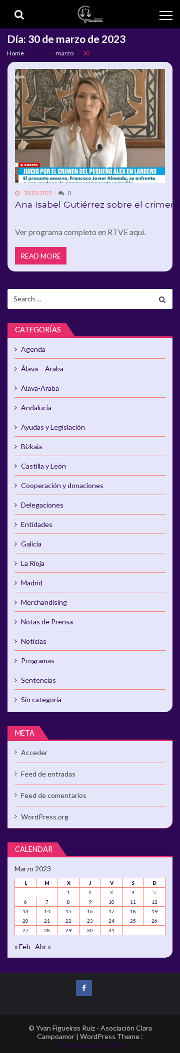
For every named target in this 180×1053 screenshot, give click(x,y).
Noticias (33, 641)
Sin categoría (41, 699)
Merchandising (44, 602)
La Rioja (32, 563)
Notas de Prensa (47, 621)
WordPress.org (44, 816)
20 (25, 921)
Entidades (36, 524)
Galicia (31, 543)
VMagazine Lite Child (90, 1045)
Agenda (33, 349)
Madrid (31, 582)
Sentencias (38, 680)
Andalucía (36, 407)
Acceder (34, 752)
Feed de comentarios (53, 795)
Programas (37, 660)
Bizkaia (31, 446)
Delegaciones (42, 505)
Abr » (43, 946)
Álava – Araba (42, 368)
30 (90, 930)
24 (111, 921)
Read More (40, 256)
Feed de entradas (48, 774)
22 (69, 921)
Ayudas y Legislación (53, 427)
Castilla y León (43, 466)
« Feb (22, 946)
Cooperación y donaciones (62, 485)
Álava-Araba (40, 388)
